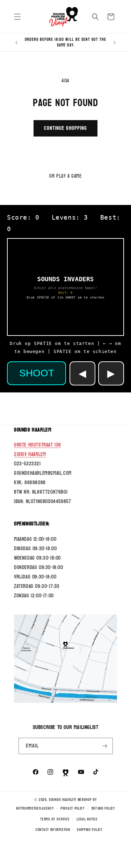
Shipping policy (89, 829)
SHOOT (36, 373)
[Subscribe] (104, 746)
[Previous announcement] (16, 42)
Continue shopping (65, 128)
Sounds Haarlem (62, 799)
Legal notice (87, 819)
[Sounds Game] (66, 773)
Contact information (53, 829)
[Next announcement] (114, 42)
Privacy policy (72, 808)
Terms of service (55, 819)
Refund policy (103, 808)
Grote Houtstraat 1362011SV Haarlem (37, 449)
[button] (17, 16)
